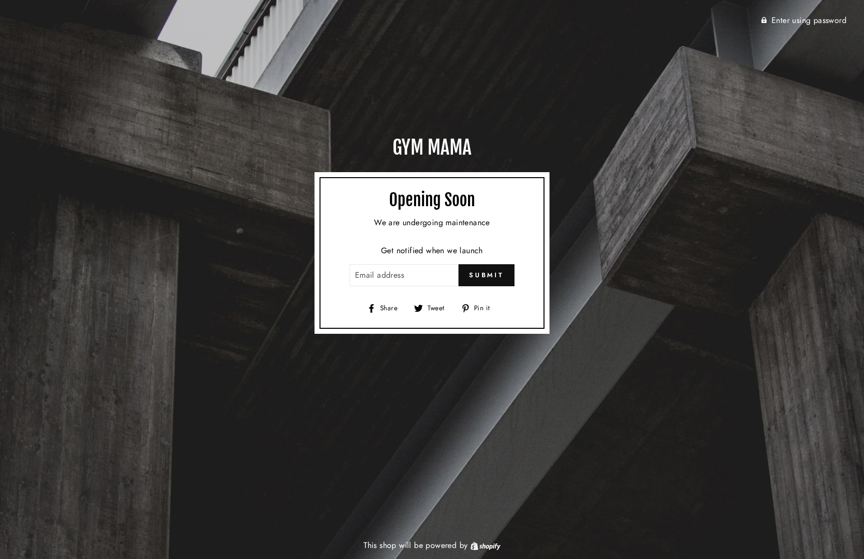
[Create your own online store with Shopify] (485, 545)
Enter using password (809, 20)
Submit (486, 275)
